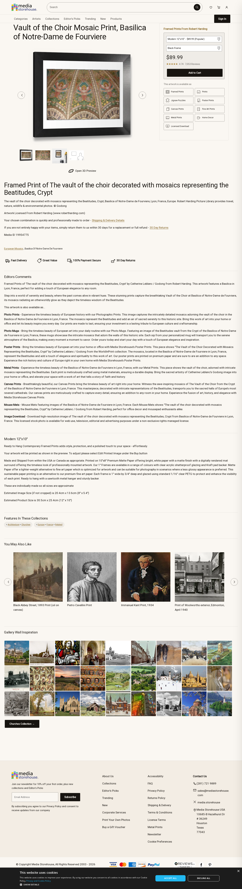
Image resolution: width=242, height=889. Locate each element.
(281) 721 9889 (206, 783)
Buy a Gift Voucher (113, 827)
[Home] (27, 7)
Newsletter (154, 834)
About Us (108, 776)
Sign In (222, 18)
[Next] (142, 95)
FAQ (150, 783)
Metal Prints (155, 827)
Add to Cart (194, 72)
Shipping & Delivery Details (108, 220)
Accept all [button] (170, 878)
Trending (90, 18)
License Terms (157, 819)
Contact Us (200, 776)
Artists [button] (36, 18)
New (103, 18)
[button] (85, 885)
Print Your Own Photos (116, 819)
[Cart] (218, 7)
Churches (25, 524)
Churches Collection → (22, 723)
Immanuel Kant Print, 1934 (137, 605)
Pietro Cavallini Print (79, 605)
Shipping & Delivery (159, 805)
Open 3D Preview (85, 170)
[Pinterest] (210, 866)
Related (58, 524)
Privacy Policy (156, 790)
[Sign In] (226, 7)
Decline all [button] (203, 878)
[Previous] (21, 95)
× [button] (238, 871)
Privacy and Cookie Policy (38, 880)
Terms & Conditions (160, 812)
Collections (52, 18)
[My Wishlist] (211, 7)
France (50, 524)
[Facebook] (201, 866)
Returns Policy (156, 798)
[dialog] (121, 878)
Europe (41, 524)
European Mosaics (13, 248)
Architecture (13, 524)
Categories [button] (21, 18)
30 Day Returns (159, 227)
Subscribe (70, 797)
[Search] (197, 7)
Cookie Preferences (160, 841)
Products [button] (116, 18)
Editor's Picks (72, 18)
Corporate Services (114, 812)
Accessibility (155, 776)
